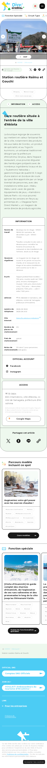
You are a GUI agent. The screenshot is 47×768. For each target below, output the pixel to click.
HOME (20, 62)
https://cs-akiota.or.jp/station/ (27, 318)
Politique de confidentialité (18, 754)
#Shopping (16, 91)
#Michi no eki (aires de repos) (23, 96)
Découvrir (28, 62)
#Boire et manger (29, 91)
